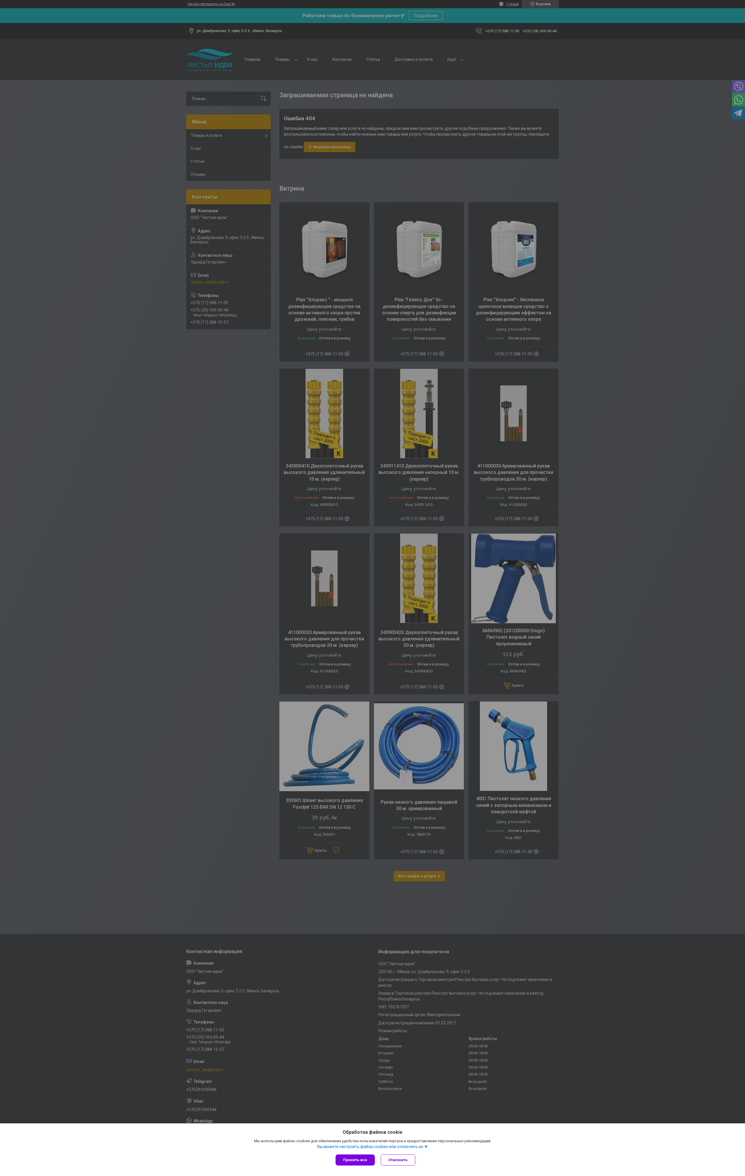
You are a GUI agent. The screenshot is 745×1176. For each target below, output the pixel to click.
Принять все (355, 1160)
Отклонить (398, 1160)
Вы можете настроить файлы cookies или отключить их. (370, 1146)
